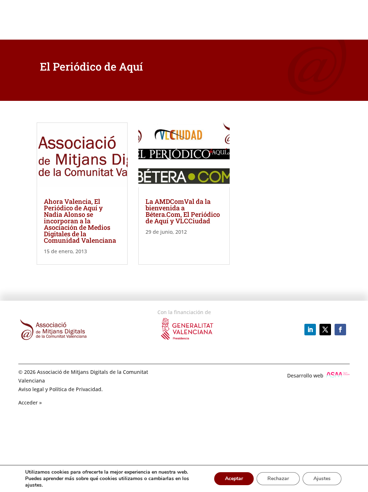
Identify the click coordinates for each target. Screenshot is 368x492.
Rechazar (278, 478)
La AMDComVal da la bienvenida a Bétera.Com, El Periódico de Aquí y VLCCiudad (183, 211)
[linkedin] (310, 329)
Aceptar (234, 478)
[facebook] (340, 329)
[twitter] (325, 329)
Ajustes (322, 478)
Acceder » (30, 402)
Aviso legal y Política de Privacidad (59, 389)
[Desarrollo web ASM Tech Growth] (338, 375)
